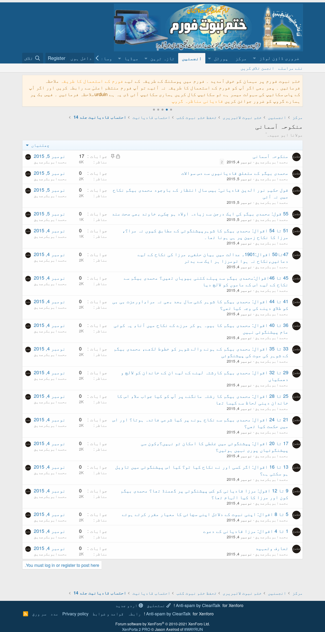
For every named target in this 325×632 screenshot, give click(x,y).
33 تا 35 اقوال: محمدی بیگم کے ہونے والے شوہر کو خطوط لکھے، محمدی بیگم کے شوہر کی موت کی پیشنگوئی (201, 352)
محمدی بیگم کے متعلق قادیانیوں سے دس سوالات (234, 172)
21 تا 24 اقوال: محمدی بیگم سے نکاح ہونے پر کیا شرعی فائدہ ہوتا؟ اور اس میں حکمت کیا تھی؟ (200, 422)
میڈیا (131, 58)
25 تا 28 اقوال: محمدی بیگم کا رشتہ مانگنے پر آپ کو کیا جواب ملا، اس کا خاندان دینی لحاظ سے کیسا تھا (202, 399)
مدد (54, 613)
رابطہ (134, 613)
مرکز (241, 58)
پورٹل (221, 58)
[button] (276, 58)
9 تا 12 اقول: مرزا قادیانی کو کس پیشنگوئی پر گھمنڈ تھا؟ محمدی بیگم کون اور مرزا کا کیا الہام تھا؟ (204, 494)
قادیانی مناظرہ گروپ (197, 100)
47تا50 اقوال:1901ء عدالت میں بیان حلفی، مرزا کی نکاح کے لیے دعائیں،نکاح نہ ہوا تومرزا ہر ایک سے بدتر (213, 257)
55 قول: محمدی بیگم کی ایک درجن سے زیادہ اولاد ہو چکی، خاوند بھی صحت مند (200, 213)
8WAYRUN (193, 629)
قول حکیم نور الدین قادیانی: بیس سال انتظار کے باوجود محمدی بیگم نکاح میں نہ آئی (200, 193)
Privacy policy (75, 613)
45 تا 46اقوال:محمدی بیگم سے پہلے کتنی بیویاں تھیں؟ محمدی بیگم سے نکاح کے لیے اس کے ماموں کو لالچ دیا (206, 281)
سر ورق (39, 613)
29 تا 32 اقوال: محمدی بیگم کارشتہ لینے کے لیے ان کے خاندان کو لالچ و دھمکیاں (204, 375)
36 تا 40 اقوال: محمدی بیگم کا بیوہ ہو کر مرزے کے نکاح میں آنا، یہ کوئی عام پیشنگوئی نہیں (201, 328)
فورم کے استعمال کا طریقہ (91, 80)
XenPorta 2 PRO (136, 629)
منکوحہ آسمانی (270, 155)
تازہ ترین (162, 58)
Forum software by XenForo (162, 624)
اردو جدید (127, 605)
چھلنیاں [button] (39, 145)
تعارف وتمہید (272, 547)
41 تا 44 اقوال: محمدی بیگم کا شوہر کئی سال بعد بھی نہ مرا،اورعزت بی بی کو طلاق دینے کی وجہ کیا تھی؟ (200, 304)
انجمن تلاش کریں (257, 68)
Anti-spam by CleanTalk (198, 605)
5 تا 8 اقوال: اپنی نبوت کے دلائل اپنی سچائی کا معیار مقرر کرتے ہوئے (205, 513)
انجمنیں (192, 58)
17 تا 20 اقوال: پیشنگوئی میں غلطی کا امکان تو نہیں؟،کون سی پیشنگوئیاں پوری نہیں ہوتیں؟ (214, 446)
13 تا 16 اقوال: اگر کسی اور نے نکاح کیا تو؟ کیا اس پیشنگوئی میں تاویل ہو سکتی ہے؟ (201, 470)
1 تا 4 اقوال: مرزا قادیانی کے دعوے (245, 530)
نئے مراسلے (290, 68)
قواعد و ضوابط (108, 613)
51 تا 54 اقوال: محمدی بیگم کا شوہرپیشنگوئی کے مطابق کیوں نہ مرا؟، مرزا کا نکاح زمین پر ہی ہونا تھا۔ (205, 233)
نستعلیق (156, 605)
